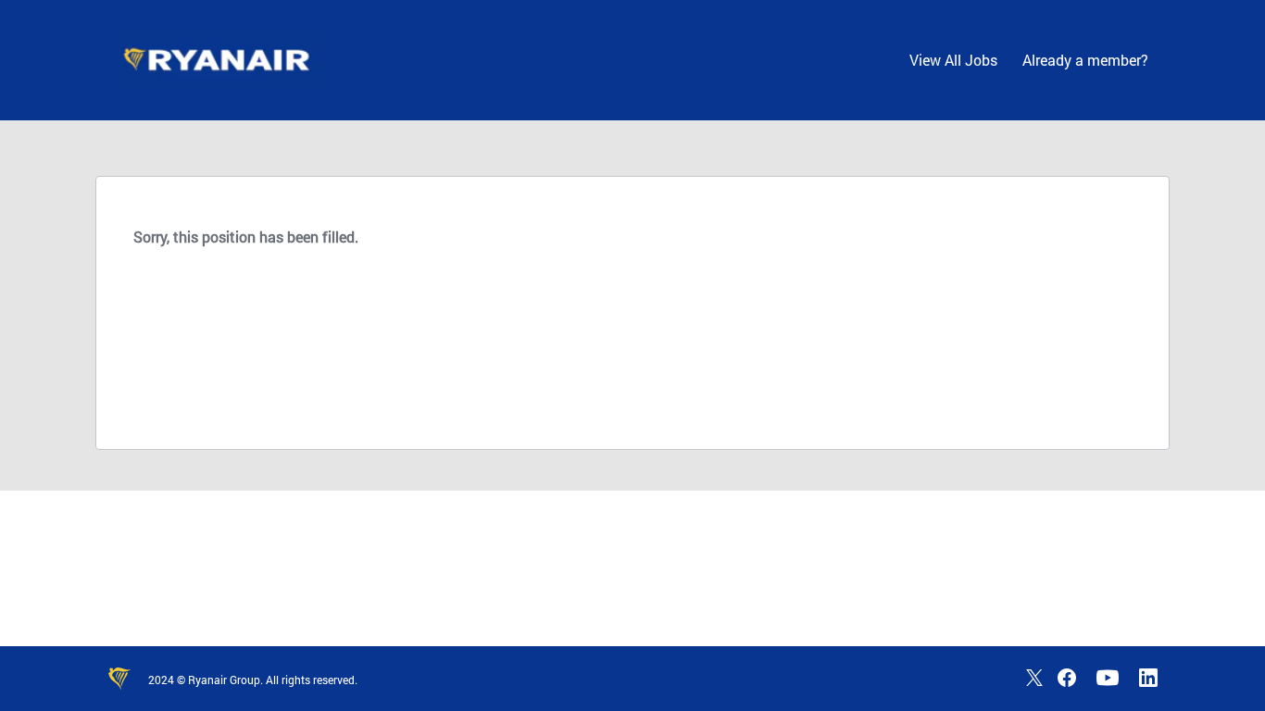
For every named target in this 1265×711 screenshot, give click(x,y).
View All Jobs (953, 59)
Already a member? (1085, 59)
